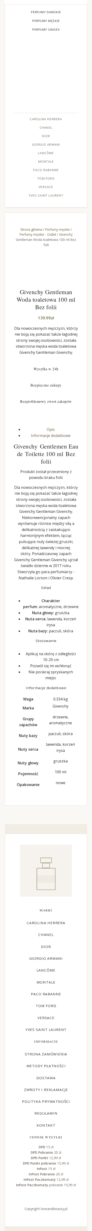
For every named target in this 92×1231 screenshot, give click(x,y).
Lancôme (46, 153)
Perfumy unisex (46, 29)
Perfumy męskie (46, 21)
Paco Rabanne (46, 170)
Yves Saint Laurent (46, 196)
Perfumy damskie (46, 12)
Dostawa (46, 1077)
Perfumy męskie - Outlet (38, 234)
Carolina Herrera (46, 119)
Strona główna (31, 229)
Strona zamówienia (46, 1054)
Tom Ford (46, 179)
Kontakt (46, 1125)
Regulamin (45, 1113)
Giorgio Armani (46, 145)
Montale (46, 162)
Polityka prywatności (46, 1101)
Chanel (46, 128)
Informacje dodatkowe (51, 435)
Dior (46, 136)
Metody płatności (46, 1065)
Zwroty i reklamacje (46, 1089)
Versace (46, 187)
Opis (51, 429)
